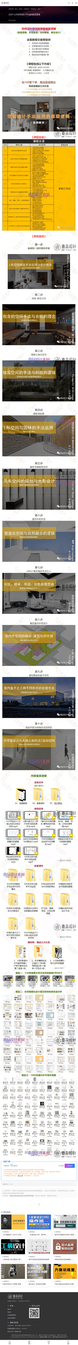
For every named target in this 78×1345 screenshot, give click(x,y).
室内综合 (13, 20)
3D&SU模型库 (11, 1318)
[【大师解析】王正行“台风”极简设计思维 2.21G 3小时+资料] (13, 1222)
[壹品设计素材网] (5, 3)
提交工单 (20, 1175)
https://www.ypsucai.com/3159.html (22, 1196)
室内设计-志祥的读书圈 (37, 1284)
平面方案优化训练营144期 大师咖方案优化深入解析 (64, 1284)
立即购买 (70, 1166)
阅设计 (9, 1309)
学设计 (9, 1312)
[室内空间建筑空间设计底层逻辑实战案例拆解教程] (65, 1222)
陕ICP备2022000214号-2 (60, 1337)
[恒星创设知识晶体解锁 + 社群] (65, 1246)
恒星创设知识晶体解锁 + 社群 (65, 1259)
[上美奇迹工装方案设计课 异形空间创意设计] (13, 1246)
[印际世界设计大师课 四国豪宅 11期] (13, 1271)
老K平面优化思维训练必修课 (39, 1259)
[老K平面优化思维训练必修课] (39, 1246)
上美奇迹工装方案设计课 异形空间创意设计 (13, 1259)
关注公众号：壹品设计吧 (14, 1331)
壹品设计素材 (43, 1337)
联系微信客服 (11, 1328)
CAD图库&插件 (12, 1315)
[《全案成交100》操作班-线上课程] (39, 1222)
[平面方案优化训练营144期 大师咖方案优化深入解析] (65, 1271)
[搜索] (69, 3)
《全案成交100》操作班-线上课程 (38, 1235)
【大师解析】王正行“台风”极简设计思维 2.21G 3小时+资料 (13, 1235)
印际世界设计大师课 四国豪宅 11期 (13, 1284)
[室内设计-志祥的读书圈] (39, 1271)
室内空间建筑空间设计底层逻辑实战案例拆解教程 (64, 1235)
